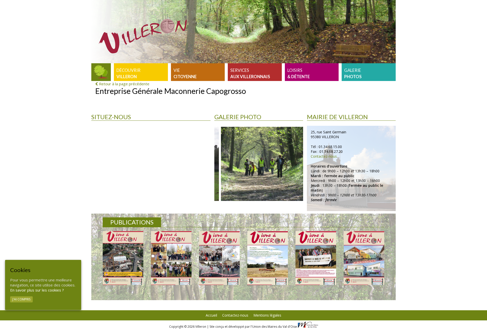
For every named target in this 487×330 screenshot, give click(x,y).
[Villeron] (101, 72)
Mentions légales (267, 315)
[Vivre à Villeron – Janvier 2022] (219, 258)
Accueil (211, 315)
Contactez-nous (324, 156)
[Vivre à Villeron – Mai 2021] (315, 258)
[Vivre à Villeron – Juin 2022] (171, 258)
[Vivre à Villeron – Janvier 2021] (364, 258)
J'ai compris (21, 299)
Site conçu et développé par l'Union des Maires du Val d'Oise (253, 326)
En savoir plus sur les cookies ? (37, 290)
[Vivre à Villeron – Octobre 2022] (123, 258)
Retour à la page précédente (123, 83)
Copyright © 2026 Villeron (188, 326)
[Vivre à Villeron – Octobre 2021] (267, 258)
